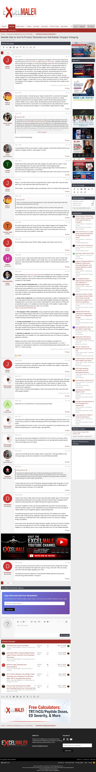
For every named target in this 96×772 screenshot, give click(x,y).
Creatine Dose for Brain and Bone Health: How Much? (84, 359)
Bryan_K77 (9, 647)
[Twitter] (67, 740)
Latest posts (77, 213)
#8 (69, 222)
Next (8, 53)
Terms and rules (69, 762)
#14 (69, 400)
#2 (69, 93)
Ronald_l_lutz (76, 434)
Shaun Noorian (33, 62)
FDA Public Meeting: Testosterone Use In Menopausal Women (82, 370)
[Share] (66, 57)
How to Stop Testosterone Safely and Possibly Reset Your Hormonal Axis (21, 687)
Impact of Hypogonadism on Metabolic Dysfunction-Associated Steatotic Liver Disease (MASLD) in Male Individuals (84, 265)
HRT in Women (79, 377)
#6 (69, 179)
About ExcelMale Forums (40, 746)
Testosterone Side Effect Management (82, 386)
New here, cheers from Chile (84, 253)
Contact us (61, 762)
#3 (69, 113)
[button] (7, 26)
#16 (69, 435)
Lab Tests (36, 26)
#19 (69, 495)
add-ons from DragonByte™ (44, 767)
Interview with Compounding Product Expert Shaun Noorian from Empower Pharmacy (21, 655)
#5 (69, 160)
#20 (69, 562)
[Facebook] (64, 740)
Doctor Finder (54, 26)
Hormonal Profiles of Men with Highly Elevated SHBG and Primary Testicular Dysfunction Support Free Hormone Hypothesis (84, 298)
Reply (68, 88)
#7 (69, 196)
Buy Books (64, 26)
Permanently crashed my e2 (84, 380)
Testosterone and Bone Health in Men (82, 391)
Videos (29, 26)
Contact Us (86, 759)
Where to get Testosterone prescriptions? (17, 665)
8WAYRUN (56, 770)
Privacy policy (79, 762)
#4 (69, 145)
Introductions (79, 258)
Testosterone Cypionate (32, 274)
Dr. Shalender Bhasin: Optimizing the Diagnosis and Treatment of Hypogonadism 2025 (83, 281)
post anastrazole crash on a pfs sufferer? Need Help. (84, 328)
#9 (69, 239)
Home (4, 26)
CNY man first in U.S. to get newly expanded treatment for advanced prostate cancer (84, 234)
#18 (69, 466)
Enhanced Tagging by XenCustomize (48, 769)
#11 (69, 271)
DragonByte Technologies (63, 767)
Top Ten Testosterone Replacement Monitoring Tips (83, 349)
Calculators (44, 26)
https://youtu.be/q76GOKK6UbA (25, 308)
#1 (69, 56)
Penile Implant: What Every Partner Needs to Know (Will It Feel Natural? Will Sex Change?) (84, 219)
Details (71, 767)
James (4, 40)
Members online (79, 429)
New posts (4, 30)
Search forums (12, 30)
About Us (79, 759)
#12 (69, 360)
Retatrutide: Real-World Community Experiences (83, 338)
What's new (20, 26)
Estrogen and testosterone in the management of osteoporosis (84, 403)
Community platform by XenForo (48, 766)
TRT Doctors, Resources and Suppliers (21, 648)
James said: (19, 117)
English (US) (6, 762)
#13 (69, 376)
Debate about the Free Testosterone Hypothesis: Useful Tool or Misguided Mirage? (83, 314)
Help (85, 762)
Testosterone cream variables (18, 645)
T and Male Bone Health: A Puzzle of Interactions (84, 416)
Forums (11, 26)
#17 (69, 450)
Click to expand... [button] (42, 132)
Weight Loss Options (81, 344)
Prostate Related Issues (81, 243)
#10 (69, 255)
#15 (69, 416)
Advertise (93, 759)
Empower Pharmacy (47, 62)
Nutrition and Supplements (83, 366)
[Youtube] (71, 740)
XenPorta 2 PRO (41, 770)
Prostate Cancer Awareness (84, 245)
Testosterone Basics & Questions (84, 356)
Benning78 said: (20, 470)
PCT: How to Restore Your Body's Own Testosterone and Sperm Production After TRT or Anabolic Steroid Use (21, 676)
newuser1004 (84, 432)
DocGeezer (10, 668)
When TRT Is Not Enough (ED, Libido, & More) (83, 228)
